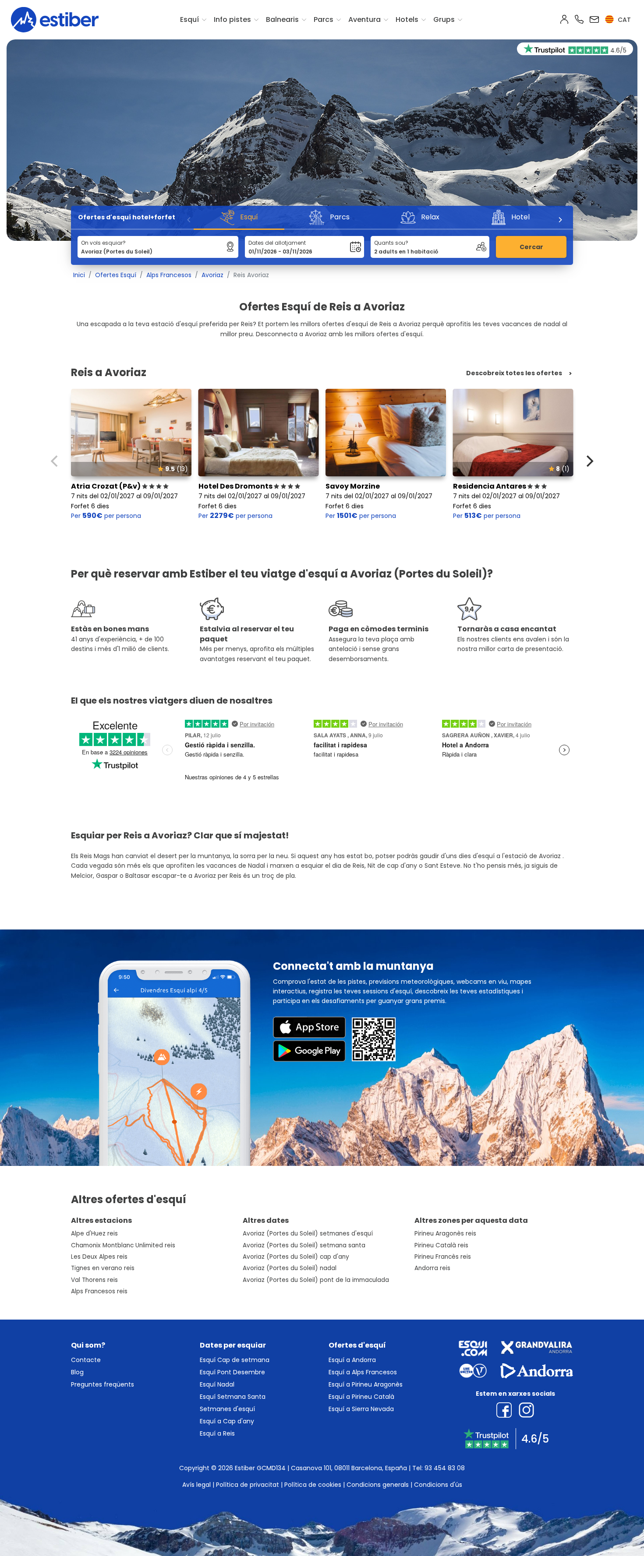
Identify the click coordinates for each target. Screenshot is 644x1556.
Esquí (189, 19)
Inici (79, 275)
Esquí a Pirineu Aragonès (366, 1384)
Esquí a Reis (217, 1433)
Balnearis (282, 19)
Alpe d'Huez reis (94, 1233)
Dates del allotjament (277, 242)
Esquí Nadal (217, 1384)
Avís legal (196, 1484)
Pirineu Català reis (441, 1245)
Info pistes (232, 19)
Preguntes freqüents (102, 1384)
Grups (444, 19)
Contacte (86, 1359)
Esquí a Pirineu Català (361, 1396)
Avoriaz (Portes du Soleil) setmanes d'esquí (308, 1233)
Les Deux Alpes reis (99, 1257)
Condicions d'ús (438, 1484)
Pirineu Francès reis (442, 1257)
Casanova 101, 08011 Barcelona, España (349, 1468)
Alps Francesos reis (99, 1291)
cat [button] (623, 19)
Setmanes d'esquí (227, 1409)
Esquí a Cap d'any (227, 1421)
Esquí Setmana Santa (232, 1396)
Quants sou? (391, 242)
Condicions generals (378, 1484)
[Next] (560, 219)
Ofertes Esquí (115, 275)
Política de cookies (312, 1484)
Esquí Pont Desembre (232, 1372)
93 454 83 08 (445, 1468)
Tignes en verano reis (102, 1268)
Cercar (531, 247)
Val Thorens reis (94, 1280)
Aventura (364, 19)
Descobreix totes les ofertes (514, 373)
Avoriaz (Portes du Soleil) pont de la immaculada (316, 1280)
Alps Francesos (168, 275)
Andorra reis (432, 1268)
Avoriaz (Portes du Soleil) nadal (289, 1268)
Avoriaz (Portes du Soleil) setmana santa (304, 1245)
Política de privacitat (247, 1484)
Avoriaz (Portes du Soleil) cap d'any (296, 1257)
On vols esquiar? (103, 242)
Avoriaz (212, 275)
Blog (77, 1372)
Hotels (407, 19)
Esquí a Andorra (352, 1359)
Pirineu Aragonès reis (445, 1233)
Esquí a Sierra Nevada (361, 1409)
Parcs (323, 19)
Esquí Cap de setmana (234, 1359)
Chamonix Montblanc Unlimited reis (123, 1245)
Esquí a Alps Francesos (363, 1372)
